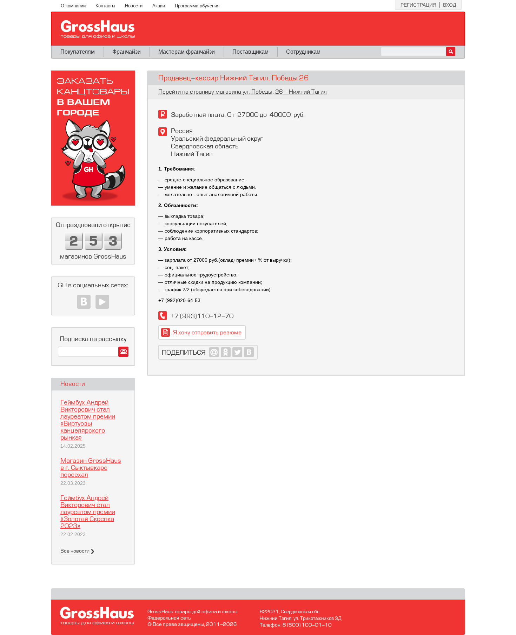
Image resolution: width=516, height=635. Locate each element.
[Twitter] (237, 352)
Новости (134, 5)
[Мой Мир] (214, 352)
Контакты (105, 5)
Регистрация (418, 5)
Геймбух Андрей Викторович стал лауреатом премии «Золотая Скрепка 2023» (87, 512)
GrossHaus (98, 29)
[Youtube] (102, 302)
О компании (73, 5)
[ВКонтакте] (249, 352)
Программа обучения (197, 5)
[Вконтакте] (84, 302)
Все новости (75, 551)
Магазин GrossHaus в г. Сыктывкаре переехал (90, 468)
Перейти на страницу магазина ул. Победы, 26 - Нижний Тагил (242, 92)
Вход (449, 5)
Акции (158, 5)
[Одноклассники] (226, 352)
